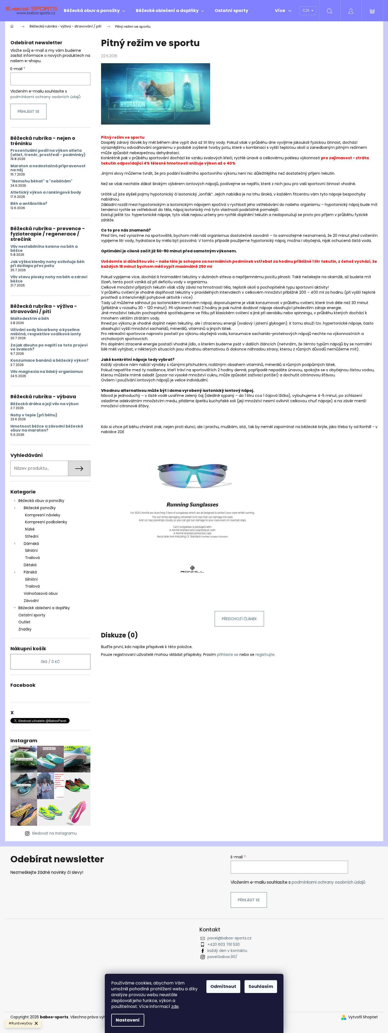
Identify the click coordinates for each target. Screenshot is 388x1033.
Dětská (30, 565)
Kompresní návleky (42, 515)
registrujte (264, 654)
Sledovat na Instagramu (54, 833)
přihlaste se (227, 654)
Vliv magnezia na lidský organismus (46, 372)
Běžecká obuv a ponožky (41, 500)
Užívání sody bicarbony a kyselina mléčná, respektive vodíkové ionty (45, 332)
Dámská (31, 543)
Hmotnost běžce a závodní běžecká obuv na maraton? (46, 428)
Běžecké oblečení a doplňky (44, 608)
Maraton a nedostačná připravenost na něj (48, 168)
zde (175, 1006)
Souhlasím (261, 986)
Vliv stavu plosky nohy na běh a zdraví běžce (48, 279)
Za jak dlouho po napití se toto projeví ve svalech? (49, 347)
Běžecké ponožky (40, 507)
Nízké (30, 529)
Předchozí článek (239, 618)
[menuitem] (94, 10)
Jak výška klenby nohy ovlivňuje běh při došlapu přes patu (47, 264)
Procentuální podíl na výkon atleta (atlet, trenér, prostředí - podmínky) (48, 153)
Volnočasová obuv (41, 593)
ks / (50, 661)
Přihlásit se (28, 111)
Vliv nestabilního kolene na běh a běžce (44, 249)
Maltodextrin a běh (29, 319)
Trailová (32, 557)
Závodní (31, 600)
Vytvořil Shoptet (363, 1017)
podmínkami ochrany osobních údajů (45, 96)
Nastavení (128, 1020)
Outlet (24, 622)
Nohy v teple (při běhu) (33, 415)
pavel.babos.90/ (222, 956)
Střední (31, 536)
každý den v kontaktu (227, 950)
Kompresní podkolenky (46, 522)
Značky (24, 629)
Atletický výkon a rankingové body (45, 192)
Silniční (31, 550)
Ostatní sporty (31, 615)
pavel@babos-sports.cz (229, 938)
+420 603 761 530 (223, 944)
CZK (306, 10)
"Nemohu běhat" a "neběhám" (41, 181)
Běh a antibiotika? (28, 204)
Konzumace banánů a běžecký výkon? (49, 360)
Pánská (30, 572)
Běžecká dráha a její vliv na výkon (44, 404)
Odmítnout (223, 986)
